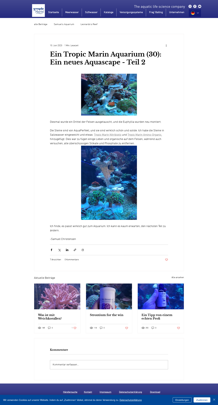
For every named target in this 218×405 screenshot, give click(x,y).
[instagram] (190, 6)
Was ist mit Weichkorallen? (50, 316)
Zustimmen (202, 399)
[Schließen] (214, 399)
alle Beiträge (40, 24)
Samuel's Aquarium (64, 24)
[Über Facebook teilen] (51, 249)
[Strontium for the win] (109, 296)
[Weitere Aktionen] (166, 45)
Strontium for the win (106, 315)
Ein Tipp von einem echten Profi (157, 316)
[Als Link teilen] (74, 249)
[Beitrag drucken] (82, 249)
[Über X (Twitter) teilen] (59, 249)
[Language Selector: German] (195, 13)
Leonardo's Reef (89, 24)
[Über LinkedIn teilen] (67, 249)
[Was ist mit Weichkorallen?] (57, 296)
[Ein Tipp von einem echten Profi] (161, 296)
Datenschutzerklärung (131, 399)
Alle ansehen (178, 277)
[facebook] (194, 6)
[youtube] (199, 6)
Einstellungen (182, 399)
